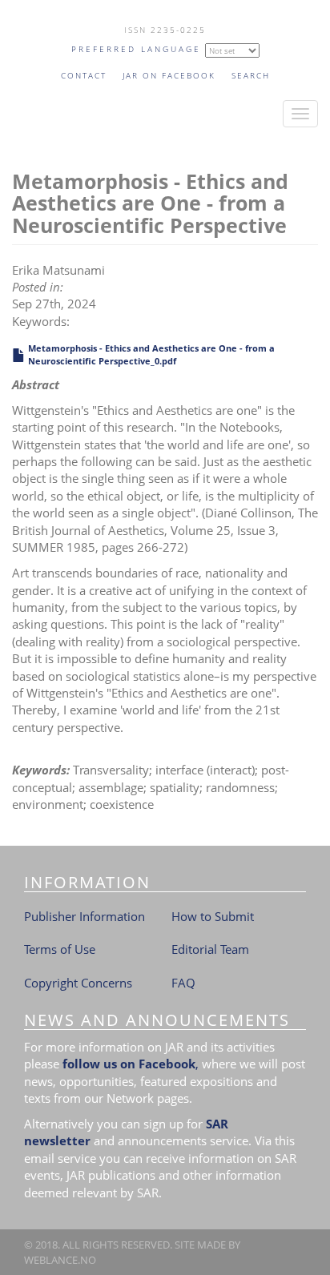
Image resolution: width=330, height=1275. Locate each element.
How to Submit (212, 916)
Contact (84, 75)
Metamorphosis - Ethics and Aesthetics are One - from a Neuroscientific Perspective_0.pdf (151, 354)
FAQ (183, 983)
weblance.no (60, 1260)
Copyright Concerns (78, 983)
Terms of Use (59, 949)
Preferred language (136, 48)
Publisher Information (84, 916)
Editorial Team (210, 949)
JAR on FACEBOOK (169, 75)
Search (250, 75)
